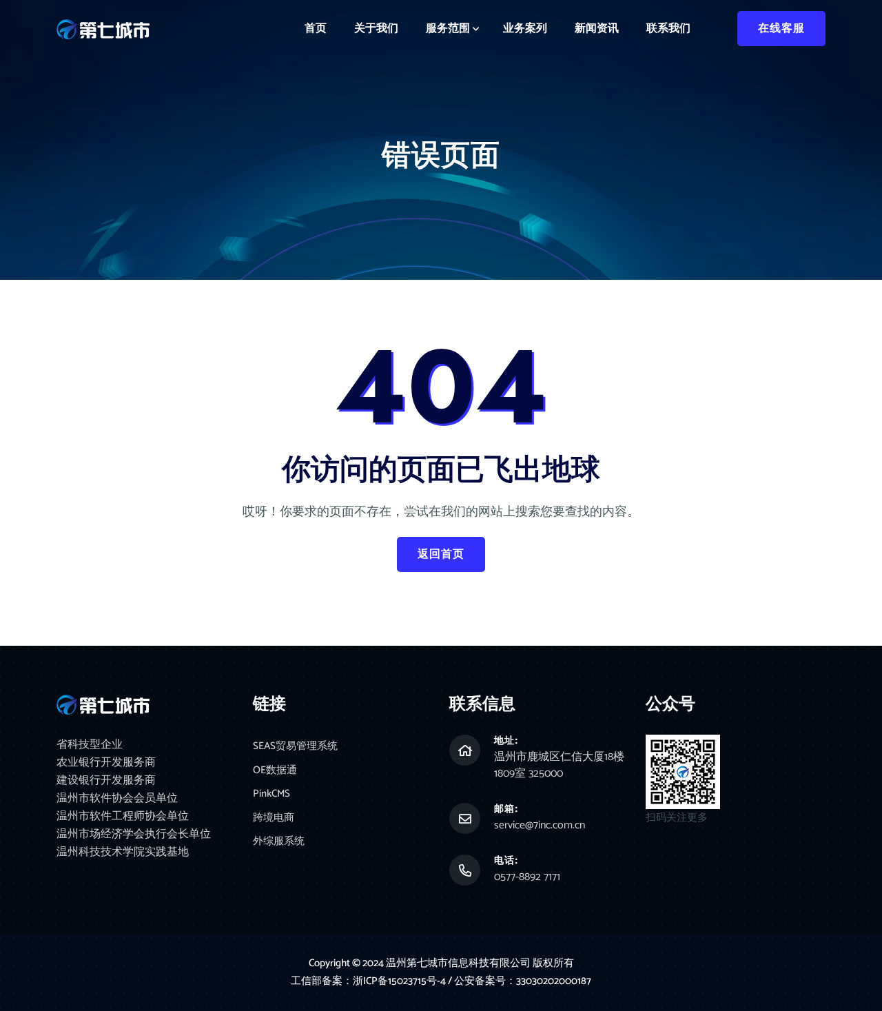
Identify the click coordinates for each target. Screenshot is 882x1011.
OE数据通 (275, 771)
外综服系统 (279, 842)
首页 (316, 28)
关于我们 (376, 28)
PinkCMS (271, 794)
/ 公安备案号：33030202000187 (519, 981)
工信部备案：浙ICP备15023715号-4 (369, 981)
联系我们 (668, 28)
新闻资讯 (597, 28)
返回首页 (441, 554)
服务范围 (448, 28)
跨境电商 (273, 818)
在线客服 (781, 28)
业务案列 (525, 28)
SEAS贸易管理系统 (295, 747)
